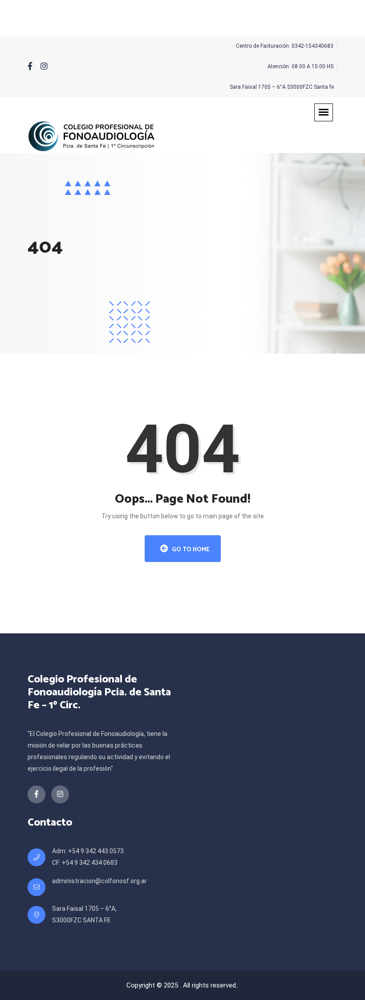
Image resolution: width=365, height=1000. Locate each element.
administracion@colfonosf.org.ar (99, 880)
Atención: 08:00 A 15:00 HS (300, 66)
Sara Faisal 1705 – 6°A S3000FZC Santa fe (282, 87)
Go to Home (190, 550)
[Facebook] (30, 66)
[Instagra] (44, 66)
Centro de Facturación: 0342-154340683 (284, 46)
